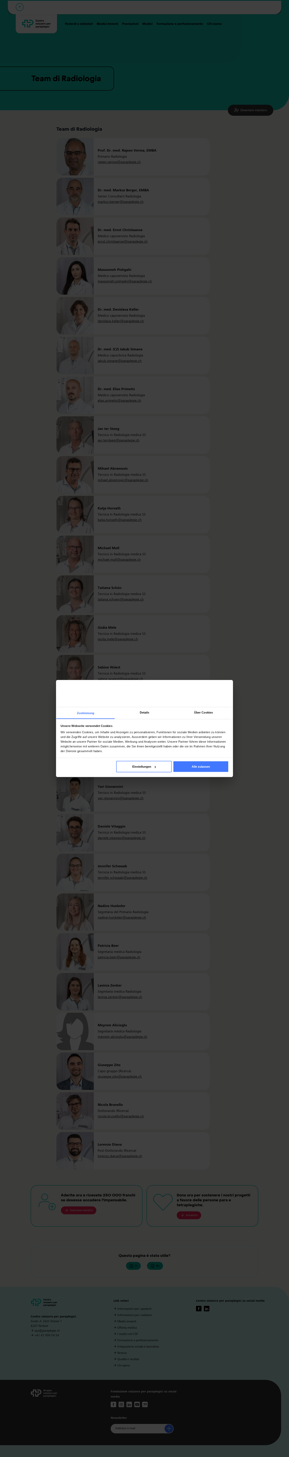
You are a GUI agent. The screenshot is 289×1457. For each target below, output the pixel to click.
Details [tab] (144, 712)
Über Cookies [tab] (203, 712)
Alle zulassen (201, 766)
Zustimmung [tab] (85, 713)
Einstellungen (141, 766)
